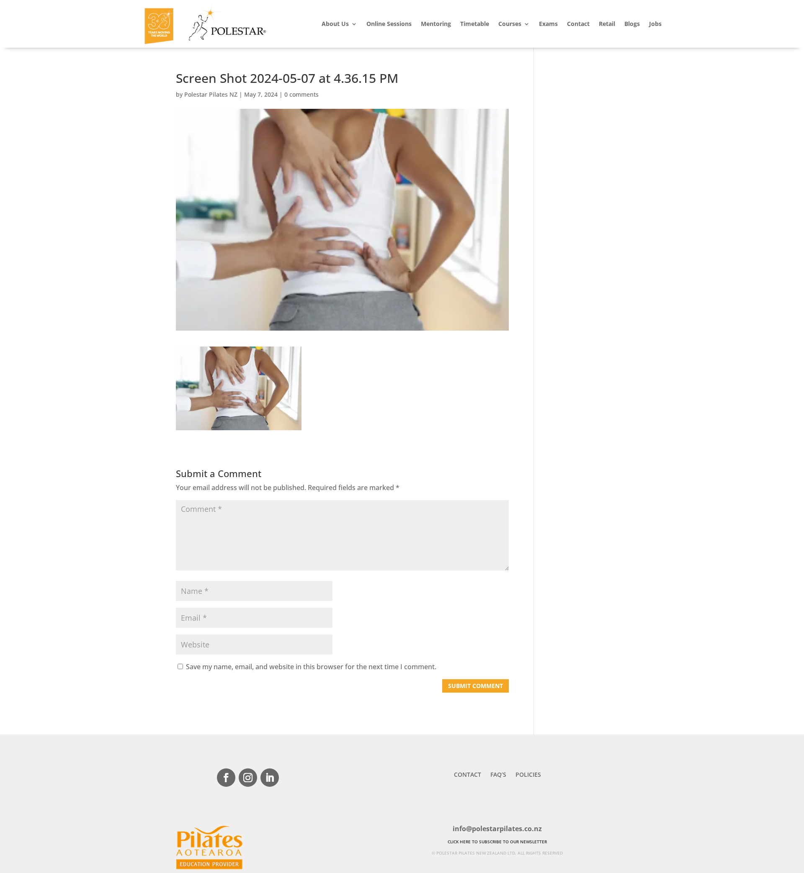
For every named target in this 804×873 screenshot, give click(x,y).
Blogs (632, 24)
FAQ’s (498, 775)
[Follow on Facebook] (226, 777)
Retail (607, 24)
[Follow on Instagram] (248, 777)
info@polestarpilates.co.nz (497, 828)
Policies (528, 775)
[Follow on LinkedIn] (269, 777)
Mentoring (436, 24)
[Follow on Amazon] (291, 777)
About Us (335, 24)
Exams (548, 24)
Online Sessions (389, 24)
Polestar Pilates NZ (210, 94)
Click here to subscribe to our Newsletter (497, 842)
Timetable (474, 24)
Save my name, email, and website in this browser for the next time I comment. (311, 666)
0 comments (301, 94)
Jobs (655, 24)
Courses (509, 24)
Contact (578, 24)
